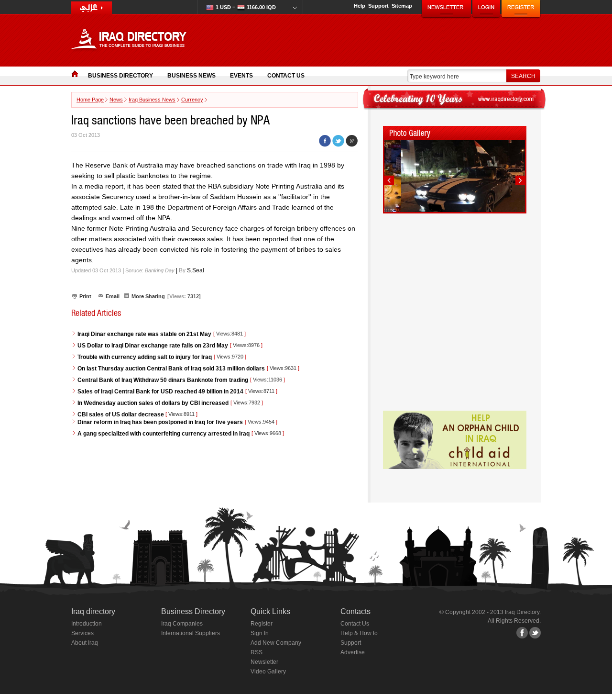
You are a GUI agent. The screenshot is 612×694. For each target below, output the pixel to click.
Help (359, 6)
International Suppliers (190, 633)
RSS (256, 652)
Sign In (260, 633)
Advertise (352, 652)
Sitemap (402, 6)
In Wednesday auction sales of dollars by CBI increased (153, 403)
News (116, 99)
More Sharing (148, 296)
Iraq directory (93, 611)
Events (241, 75)
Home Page (90, 99)
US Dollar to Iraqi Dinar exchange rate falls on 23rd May (152, 345)
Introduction (86, 623)
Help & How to (359, 633)
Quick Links (270, 611)
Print (85, 296)
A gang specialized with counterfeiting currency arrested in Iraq (163, 433)
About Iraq (84, 642)
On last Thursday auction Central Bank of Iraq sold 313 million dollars (171, 368)
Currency (192, 99)
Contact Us (286, 75)
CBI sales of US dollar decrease (121, 414)
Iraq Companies (182, 623)
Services (82, 633)
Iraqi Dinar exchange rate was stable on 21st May (144, 334)
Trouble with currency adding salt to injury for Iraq (144, 357)
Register (262, 623)
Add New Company (276, 642)
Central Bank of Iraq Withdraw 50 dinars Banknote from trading (162, 380)
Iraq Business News (152, 99)
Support (378, 6)
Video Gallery (268, 671)
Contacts (355, 611)
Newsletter (264, 662)
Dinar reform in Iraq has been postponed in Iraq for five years (160, 422)
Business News (191, 75)
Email (113, 296)
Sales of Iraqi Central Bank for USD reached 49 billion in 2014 (160, 391)
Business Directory (120, 75)
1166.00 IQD (246, 7)
